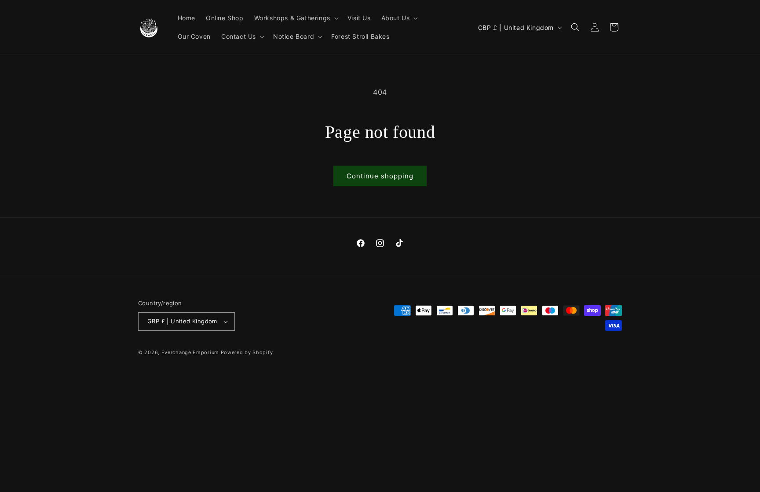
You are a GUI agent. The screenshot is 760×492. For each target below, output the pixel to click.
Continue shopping (380, 176)
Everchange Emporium (190, 352)
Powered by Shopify (247, 352)
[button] (295, 18)
